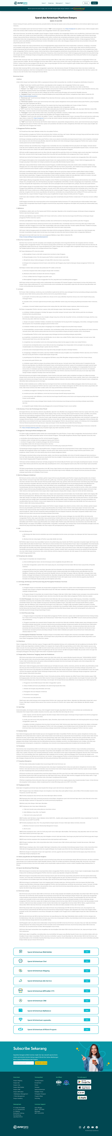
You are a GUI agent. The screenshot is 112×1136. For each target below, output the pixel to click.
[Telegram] (97, 1127)
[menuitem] (44, 3)
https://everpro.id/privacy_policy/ (28, 96)
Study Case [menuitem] (51, 3)
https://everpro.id (38, 118)
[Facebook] (88, 1127)
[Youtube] (92, 1127)
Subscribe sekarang (41, 1063)
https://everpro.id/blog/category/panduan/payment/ (33, 237)
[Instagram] (80, 1127)
